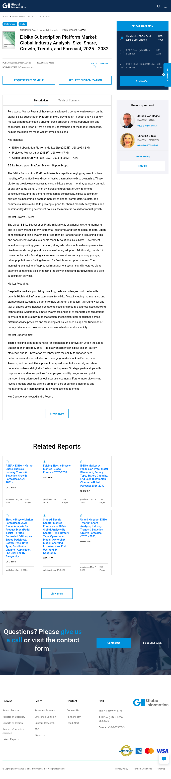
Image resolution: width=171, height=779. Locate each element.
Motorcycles (9, 24)
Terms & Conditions (143, 768)
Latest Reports (11, 739)
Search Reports (11, 710)
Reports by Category (14, 716)
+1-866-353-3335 (151, 643)
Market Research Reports (23, 16)
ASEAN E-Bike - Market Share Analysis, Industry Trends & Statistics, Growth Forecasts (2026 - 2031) (19, 474)
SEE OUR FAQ (142, 156)
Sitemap (161, 768)
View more (57, 593)
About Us (40, 735)
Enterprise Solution (45, 716)
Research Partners (45, 710)
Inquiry (142, 166)
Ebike (22, 24)
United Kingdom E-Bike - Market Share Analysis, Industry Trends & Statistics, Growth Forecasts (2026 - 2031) (94, 528)
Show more (57, 413)
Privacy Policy (121, 768)
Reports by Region (13, 723)
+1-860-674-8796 (147, 145)
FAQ (37, 729)
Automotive (44, 16)
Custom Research (44, 723)
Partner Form (74, 716)
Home (6, 16)
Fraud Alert (73, 723)
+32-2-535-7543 (147, 125)
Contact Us (113, 643)
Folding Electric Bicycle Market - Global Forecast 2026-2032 (57, 469)
